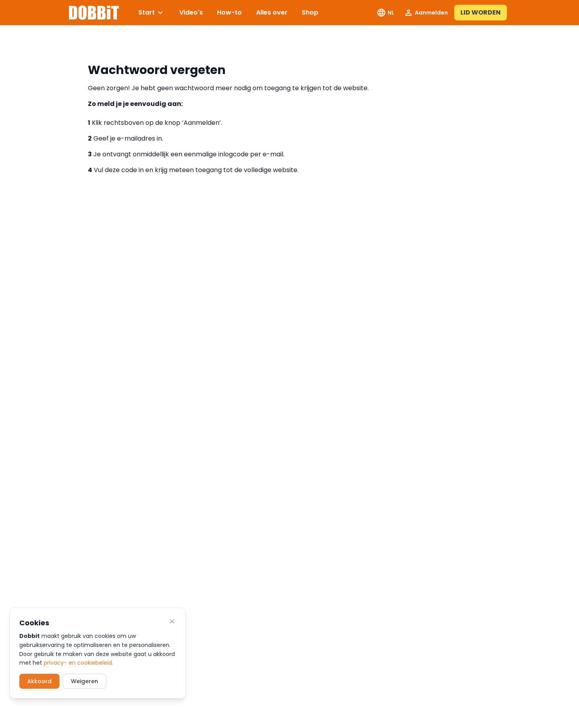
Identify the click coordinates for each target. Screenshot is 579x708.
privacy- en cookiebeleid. (78, 663)
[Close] (172, 621)
